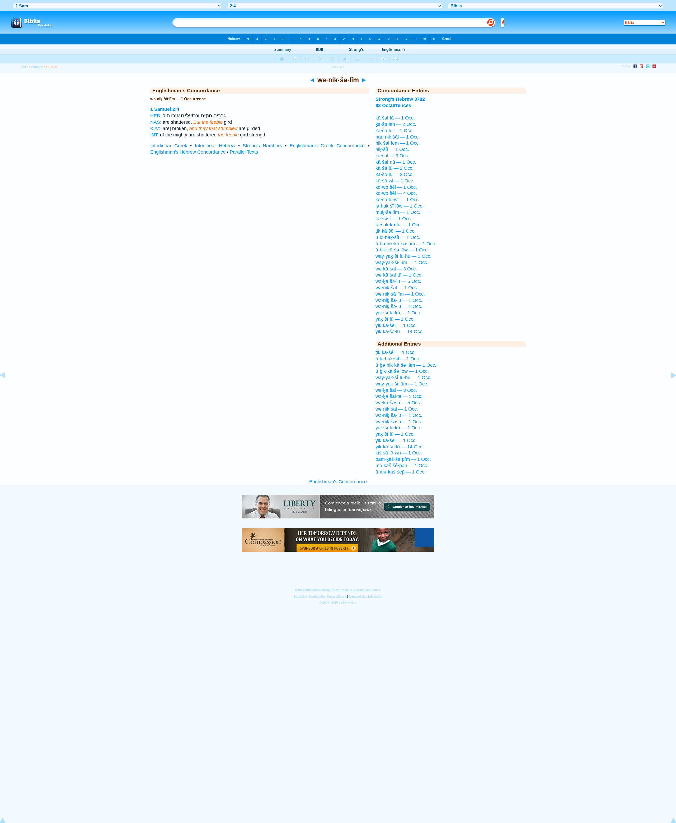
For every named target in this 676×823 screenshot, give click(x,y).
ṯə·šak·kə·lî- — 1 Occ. (398, 224)
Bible (24, 67)
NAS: (155, 122)
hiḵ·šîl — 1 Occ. (392, 149)
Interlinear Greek (168, 145)
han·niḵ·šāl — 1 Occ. (397, 137)
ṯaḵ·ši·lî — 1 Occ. (393, 218)
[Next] (669, 387)
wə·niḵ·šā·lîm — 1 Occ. (400, 294)
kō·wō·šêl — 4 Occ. (396, 193)
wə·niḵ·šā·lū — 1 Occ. (398, 300)
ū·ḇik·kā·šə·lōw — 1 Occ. (402, 249)
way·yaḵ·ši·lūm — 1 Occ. (401, 262)
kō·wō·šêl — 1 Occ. (396, 187)
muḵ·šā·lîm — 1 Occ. (397, 212)
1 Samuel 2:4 (164, 109)
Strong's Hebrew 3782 (400, 99)
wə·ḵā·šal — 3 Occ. (396, 269)
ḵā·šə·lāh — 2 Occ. (395, 124)
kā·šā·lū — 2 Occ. (394, 168)
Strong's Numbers (262, 145)
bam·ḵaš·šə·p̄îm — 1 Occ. (403, 459)
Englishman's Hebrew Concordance (188, 152)
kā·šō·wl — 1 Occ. (394, 180)
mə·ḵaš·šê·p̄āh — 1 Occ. (401, 465)
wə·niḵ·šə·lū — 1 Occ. (398, 306)
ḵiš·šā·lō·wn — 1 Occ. (398, 453)
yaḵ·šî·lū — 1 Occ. (395, 319)
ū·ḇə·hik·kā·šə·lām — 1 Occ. (405, 243)
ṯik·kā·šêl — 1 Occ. (395, 231)
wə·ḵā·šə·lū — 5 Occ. (398, 281)
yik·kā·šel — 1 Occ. (396, 325)
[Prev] (6, 387)
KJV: (155, 128)
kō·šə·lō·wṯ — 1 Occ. (397, 199)
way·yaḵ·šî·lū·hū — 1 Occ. (403, 256)
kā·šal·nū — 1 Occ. (395, 162)
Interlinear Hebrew (215, 145)
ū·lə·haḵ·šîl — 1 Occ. (397, 237)
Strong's (37, 67)
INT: (154, 134)
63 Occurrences (393, 105)
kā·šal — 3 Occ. (392, 155)
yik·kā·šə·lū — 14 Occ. (399, 331)
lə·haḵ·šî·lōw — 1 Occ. (399, 206)
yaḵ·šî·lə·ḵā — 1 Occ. (398, 312)
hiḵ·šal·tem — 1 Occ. (397, 143)
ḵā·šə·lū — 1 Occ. (394, 130)
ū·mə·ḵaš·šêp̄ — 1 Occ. (400, 472)
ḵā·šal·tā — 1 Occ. (395, 118)
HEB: (155, 115)
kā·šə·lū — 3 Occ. (394, 174)
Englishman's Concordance (338, 481)
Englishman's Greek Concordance (327, 145)
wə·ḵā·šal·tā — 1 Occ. (398, 275)
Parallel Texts (244, 152)
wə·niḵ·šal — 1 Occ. (396, 287)
